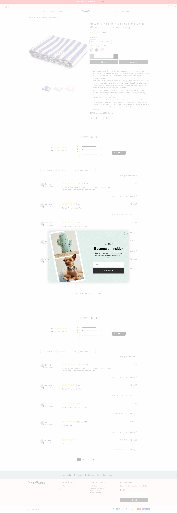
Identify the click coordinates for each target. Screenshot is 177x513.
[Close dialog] (126, 233)
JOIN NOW (108, 271)
